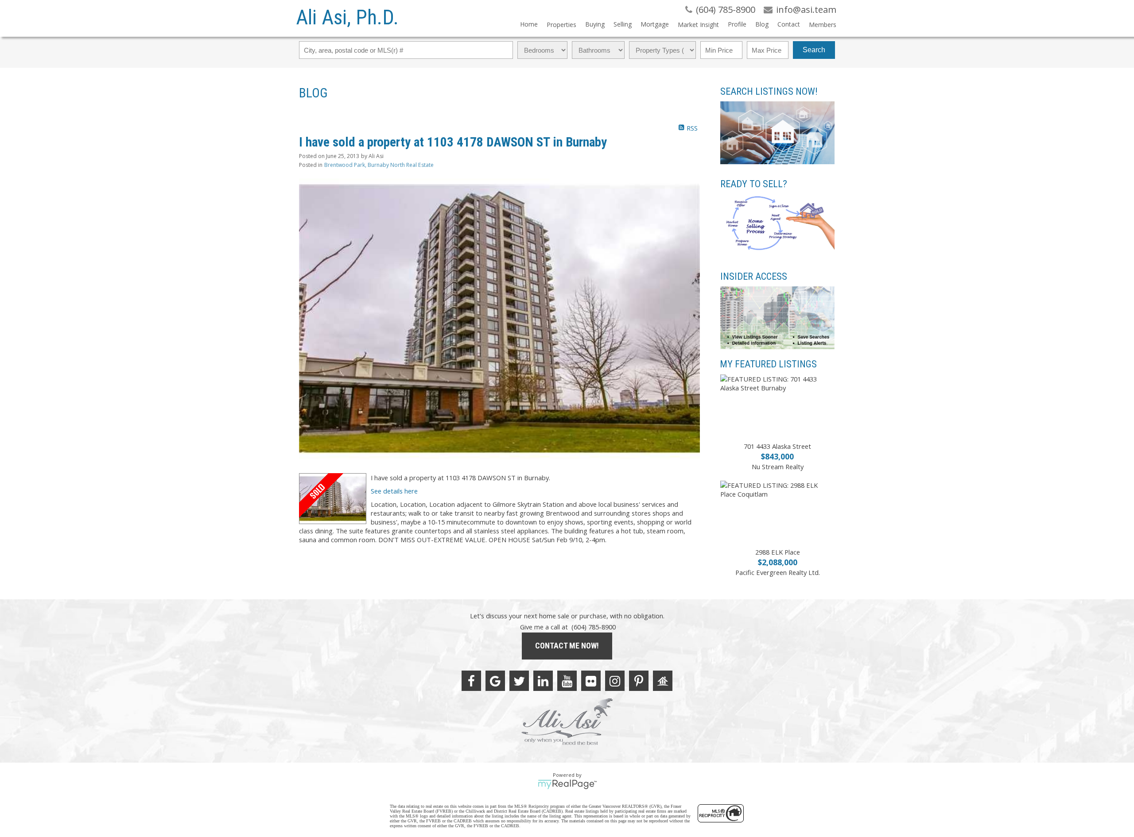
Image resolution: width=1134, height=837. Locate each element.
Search (814, 50)
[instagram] (615, 681)
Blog (762, 24)
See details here (394, 490)
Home (529, 24)
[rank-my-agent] (662, 681)
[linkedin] (543, 681)
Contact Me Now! (567, 645)
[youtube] (567, 681)
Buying (595, 24)
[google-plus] (495, 681)
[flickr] (591, 681)
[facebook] (471, 681)
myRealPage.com (567, 784)
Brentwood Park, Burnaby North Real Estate (379, 165)
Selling (623, 24)
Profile (737, 24)
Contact (788, 24)
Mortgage (655, 24)
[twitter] (519, 681)
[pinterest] (639, 681)
